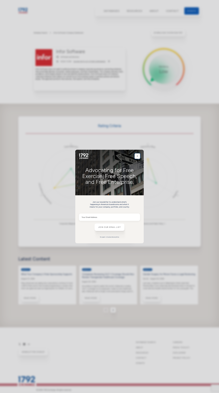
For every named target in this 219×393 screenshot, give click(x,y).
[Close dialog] (137, 156)
